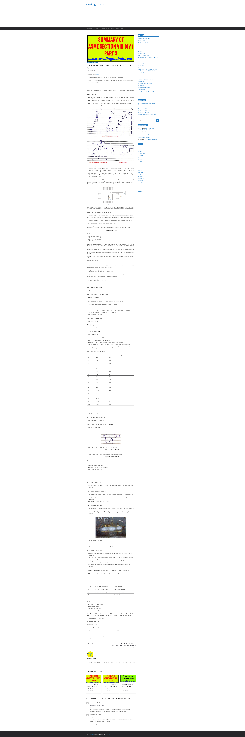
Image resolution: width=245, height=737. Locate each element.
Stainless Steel (141, 65)
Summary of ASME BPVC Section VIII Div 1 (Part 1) (111, 686)
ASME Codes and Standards (92, 62)
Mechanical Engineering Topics (144, 55)
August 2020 (140, 155)
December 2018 (141, 178)
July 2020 (139, 157)
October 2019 (140, 163)
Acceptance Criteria (142, 40)
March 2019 (140, 172)
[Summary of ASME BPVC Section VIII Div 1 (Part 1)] (111, 675)
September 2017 (141, 189)
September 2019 (141, 166)
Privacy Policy (105, 28)
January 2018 (140, 182)
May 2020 (140, 161)
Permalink (103, 705)
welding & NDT (95, 4)
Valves (139, 77)
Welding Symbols (141, 96)
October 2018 (140, 180)
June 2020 (140, 159)
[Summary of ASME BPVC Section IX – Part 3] (128, 675)
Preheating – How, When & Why (144, 61)
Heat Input (140, 47)
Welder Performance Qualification (145, 83)
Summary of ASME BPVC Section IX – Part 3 (127, 686)
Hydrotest (140, 51)
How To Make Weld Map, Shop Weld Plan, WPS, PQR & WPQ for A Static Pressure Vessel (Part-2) (123, 645)
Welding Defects (141, 85)
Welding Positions (141, 89)
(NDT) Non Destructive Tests (144, 38)
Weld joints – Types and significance (145, 79)
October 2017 (140, 187)
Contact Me (97, 28)
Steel (139, 67)
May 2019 (140, 168)
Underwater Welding (142, 75)
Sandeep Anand (97, 70)
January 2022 (140, 149)
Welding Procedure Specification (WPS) (146, 91)
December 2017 (141, 184)
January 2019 (140, 176)
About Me (89, 28)
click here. (98, 74)
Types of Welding (141, 72)
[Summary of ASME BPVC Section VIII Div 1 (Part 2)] (93, 675)
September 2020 (141, 153)
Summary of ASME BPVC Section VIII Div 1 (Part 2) (93, 686)
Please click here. (110, 85)
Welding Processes (142, 93)
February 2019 (141, 174)
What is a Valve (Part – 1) (93, 643)
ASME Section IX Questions (143, 112)
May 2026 (140, 147)
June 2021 (140, 151)
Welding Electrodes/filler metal (144, 87)
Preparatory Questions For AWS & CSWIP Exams (148, 63)
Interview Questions (142, 53)
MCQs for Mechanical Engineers (144, 110)
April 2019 (140, 170)
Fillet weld (140, 44)
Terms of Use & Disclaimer (117, 28)
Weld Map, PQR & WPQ (142, 81)
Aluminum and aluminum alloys (151, 131)
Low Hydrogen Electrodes (151, 139)
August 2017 (140, 191)
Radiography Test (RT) (150, 134)
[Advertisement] (122, 17)
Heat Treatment (141, 49)
